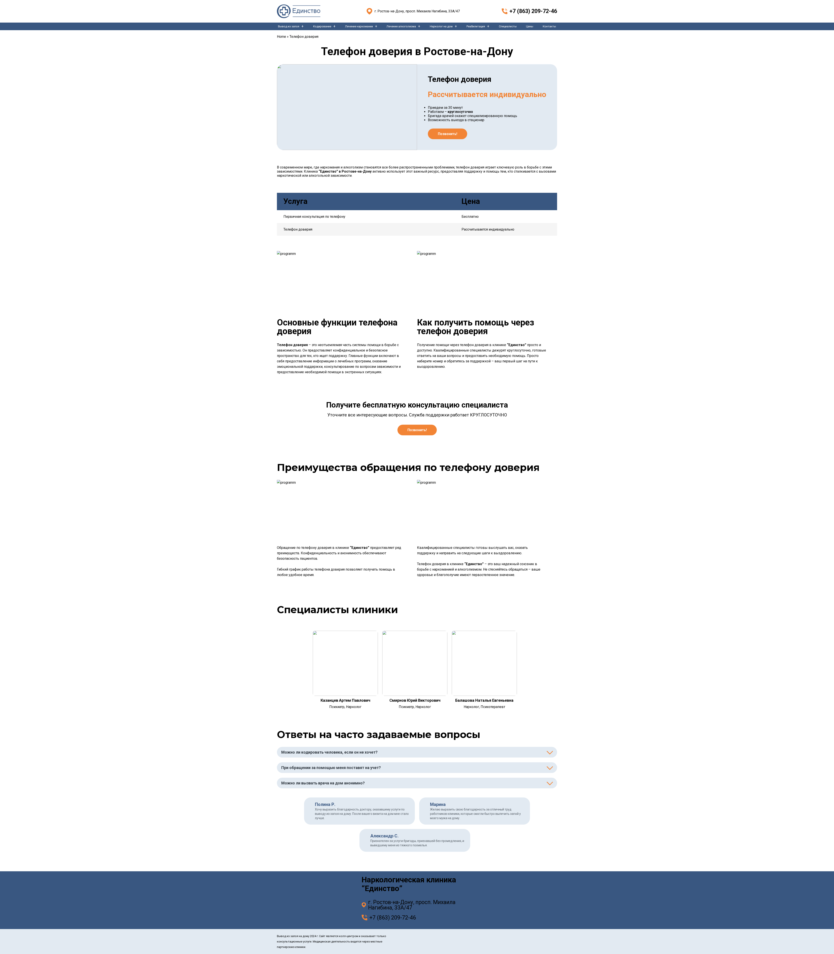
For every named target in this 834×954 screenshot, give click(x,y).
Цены (529, 26)
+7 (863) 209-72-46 (533, 11)
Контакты (549, 26)
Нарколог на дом (441, 26)
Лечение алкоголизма (401, 26)
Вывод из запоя (288, 26)
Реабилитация (476, 26)
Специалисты (508, 26)
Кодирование (322, 26)
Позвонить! (447, 134)
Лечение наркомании (359, 26)
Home (281, 37)
